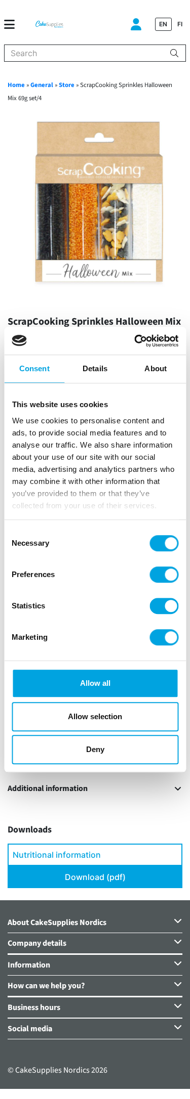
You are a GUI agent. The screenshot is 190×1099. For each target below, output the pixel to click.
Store (66, 85)
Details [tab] (95, 368)
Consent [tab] (34, 368)
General (41, 85)
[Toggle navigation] (13, 24)
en (163, 24)
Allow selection (95, 716)
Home (16, 85)
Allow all (95, 683)
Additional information (48, 788)
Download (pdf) (95, 877)
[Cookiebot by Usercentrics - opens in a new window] (135, 340)
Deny (95, 749)
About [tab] (155, 368)
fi (179, 24)
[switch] (163, 574)
